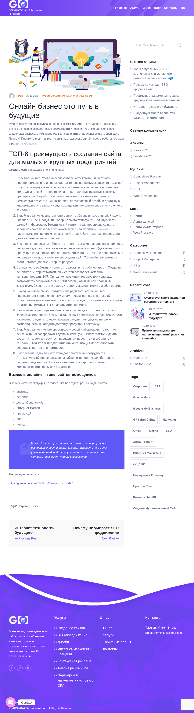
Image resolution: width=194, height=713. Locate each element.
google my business (147, 408)
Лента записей (143, 221)
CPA (157, 386)
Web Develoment (82, 95)
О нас (147, 7)
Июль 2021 (141, 150)
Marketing (169, 419)
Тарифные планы (117, 642)
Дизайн (63, 642)
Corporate (24, 506)
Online (153, 430)
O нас (107, 628)
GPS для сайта (144, 419)
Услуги (134, 7)
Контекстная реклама (75, 661)
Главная (121, 7)
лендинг (139, 464)
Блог (157, 7)
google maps (142, 397)
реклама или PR (144, 497)
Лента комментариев (148, 227)
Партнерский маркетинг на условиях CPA (76, 680)
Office (35, 506)
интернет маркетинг (147, 453)
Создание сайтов (71, 628)
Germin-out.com (36, 708)
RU (183, 7)
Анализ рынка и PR (73, 668)
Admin (19, 95)
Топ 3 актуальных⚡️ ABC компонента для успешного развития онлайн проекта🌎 (153, 74)
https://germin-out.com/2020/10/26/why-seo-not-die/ (41, 483)
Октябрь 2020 (143, 156)
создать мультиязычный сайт (154, 508)
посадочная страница (148, 475)
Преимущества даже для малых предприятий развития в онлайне (163, 334)
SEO (69, 95)
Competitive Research (148, 176)
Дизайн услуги (143, 441)
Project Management (53, 95)
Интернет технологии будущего (155, 106)
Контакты (171, 7)
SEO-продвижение (72, 635)
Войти (137, 216)
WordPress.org (143, 232)
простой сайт (142, 486)
